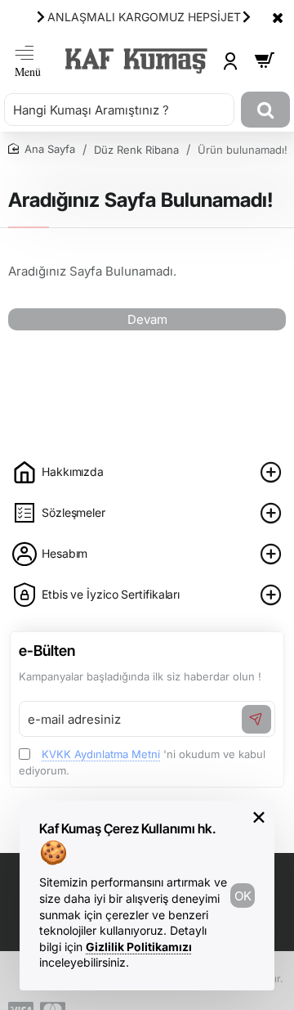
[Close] (277, 17)
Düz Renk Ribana (136, 149)
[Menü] (27, 61)
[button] (41, 16)
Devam (147, 319)
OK (243, 896)
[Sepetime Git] (264, 61)
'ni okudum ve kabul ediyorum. (142, 762)
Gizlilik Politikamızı (139, 947)
